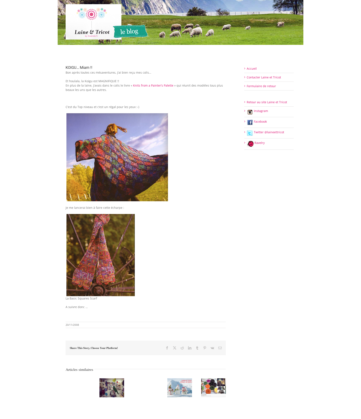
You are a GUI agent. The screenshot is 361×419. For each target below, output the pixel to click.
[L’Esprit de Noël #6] (179, 380)
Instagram (260, 111)
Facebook (260, 121)
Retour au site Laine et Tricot (267, 102)
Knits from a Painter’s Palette (153, 85)
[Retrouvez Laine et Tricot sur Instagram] (213, 380)
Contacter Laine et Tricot (264, 77)
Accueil (252, 68)
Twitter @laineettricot (268, 132)
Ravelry (259, 143)
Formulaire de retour (261, 86)
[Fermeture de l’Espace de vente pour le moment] (111, 380)
